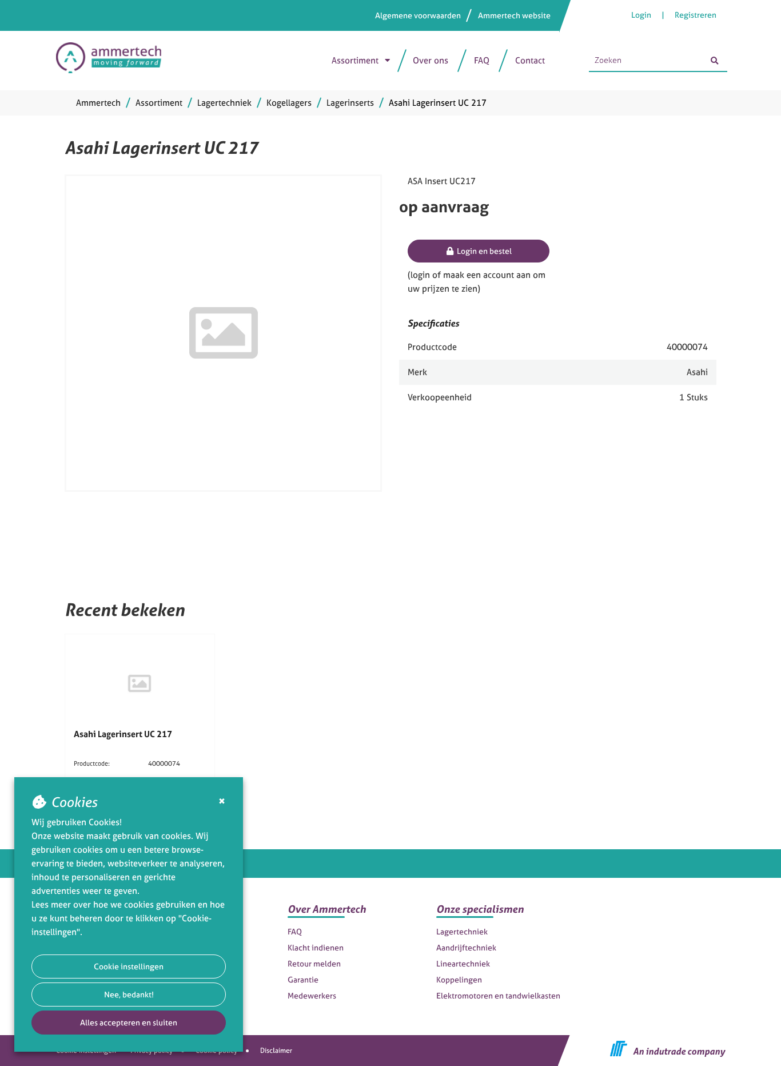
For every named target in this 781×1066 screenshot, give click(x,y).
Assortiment (355, 60)
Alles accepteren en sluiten (128, 1022)
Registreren (695, 14)
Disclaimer (276, 1050)
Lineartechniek (463, 963)
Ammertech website (514, 15)
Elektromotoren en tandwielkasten (498, 995)
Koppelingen (459, 979)
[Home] (114, 60)
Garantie (303, 979)
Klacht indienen (316, 947)
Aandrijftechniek (466, 947)
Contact (530, 60)
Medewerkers (312, 995)
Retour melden (314, 963)
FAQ (481, 60)
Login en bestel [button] (483, 250)
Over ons (430, 60)
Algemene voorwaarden (418, 15)
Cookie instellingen (129, 966)
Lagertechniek (462, 931)
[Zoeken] (714, 60)
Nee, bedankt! (129, 994)
